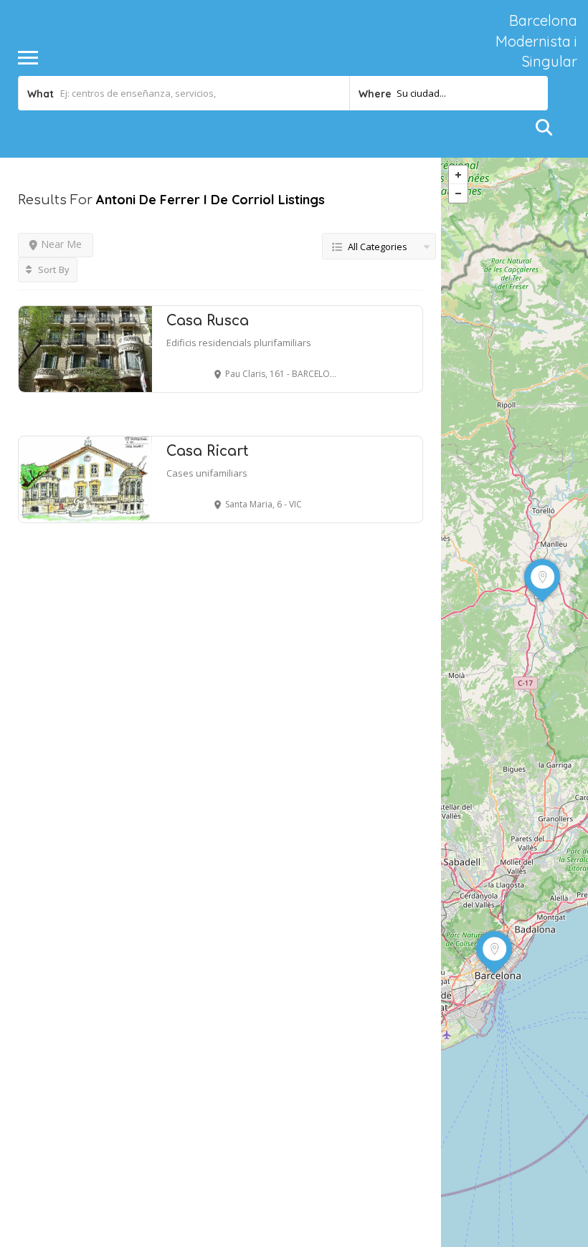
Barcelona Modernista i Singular (536, 40)
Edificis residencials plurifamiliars (238, 342)
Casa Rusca (207, 320)
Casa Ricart (207, 451)
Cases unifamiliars (206, 473)
